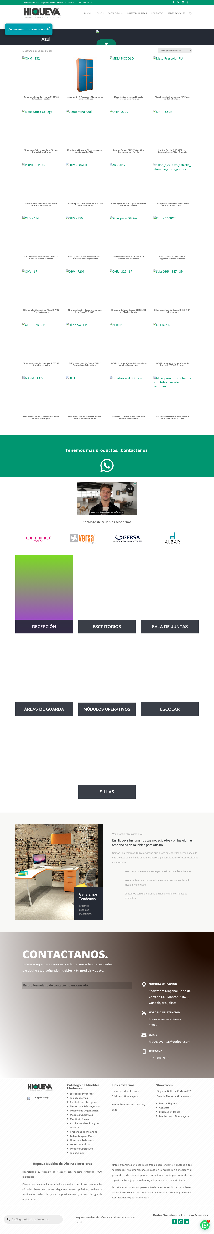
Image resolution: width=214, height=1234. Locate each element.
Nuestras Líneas (137, 13)
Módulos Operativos (81, 1114)
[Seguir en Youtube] (186, 1221)
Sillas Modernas (79, 1097)
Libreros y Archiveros (82, 1140)
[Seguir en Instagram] (180, 1221)
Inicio (87, 13)
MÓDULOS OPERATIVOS (107, 709)
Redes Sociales (176, 13)
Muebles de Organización (84, 1110)
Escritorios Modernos (82, 1093)
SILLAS (107, 791)
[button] (205, 1225)
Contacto (157, 13)
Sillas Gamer (77, 1152)
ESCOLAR (170, 709)
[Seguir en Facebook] (174, 1221)
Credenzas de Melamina (83, 1131)
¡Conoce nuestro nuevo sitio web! (28, 29)
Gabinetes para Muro (82, 1135)
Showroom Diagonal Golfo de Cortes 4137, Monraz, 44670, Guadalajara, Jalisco (170, 997)
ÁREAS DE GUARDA (44, 709)
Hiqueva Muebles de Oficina (92, 1217)
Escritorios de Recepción (83, 1102)
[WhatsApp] (183, 3)
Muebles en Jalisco (169, 1111)
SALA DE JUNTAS (170, 626)
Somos (99, 13)
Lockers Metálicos (80, 1144)
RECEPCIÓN (44, 626)
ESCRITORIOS (107, 626)
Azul (45, 39)
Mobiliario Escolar (80, 1119)
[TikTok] (187, 3)
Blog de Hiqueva (168, 1103)
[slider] (104, 512)
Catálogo (114, 13)
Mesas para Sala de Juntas (85, 1106)
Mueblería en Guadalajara (174, 1116)
